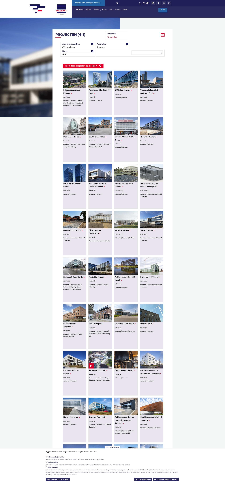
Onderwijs (106, 144)
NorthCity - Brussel (97, 277)
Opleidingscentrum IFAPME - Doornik (151, 418)
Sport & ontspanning (103, 334)
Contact (125, 10)
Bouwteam (79, 103)
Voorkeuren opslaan (58, 479)
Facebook (158, 3)
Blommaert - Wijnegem (150, 277)
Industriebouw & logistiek (155, 194)
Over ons (117, 10)
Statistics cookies (53, 467)
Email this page (163, 35)
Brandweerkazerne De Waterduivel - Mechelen (150, 372)
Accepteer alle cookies (166, 479)
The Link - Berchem (148, 137)
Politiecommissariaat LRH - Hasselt (125, 278)
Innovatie (96, 10)
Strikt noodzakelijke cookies (56, 457)
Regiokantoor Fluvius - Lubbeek (124, 185)
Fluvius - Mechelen (71, 417)
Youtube (164, 3)
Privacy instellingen (112, 447)
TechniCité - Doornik (98, 370)
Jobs (110, 10)
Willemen (61, 9)
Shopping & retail (76, 284)
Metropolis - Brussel (72, 137)
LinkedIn (153, 3)
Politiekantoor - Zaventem (69, 325)
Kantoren (73, 101)
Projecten (88, 10)
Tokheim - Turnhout (97, 417)
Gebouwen (66, 101)
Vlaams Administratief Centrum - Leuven (98, 185)
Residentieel (81, 144)
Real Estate (163, 10)
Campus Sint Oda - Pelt (73, 230)
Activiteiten (79, 10)
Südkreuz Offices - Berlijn (74, 277)
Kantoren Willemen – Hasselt (71, 372)
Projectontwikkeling (70, 147)
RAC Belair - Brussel (123, 90)
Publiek (80, 101)
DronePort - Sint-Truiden (125, 324)
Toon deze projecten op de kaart (81, 66)
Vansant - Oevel (147, 230)
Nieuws (104, 10)
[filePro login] (148, 3)
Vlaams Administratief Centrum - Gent (149, 91)
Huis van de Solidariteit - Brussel (124, 138)
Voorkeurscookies (53, 462)
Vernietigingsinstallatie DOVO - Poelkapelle (149, 185)
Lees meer (93, 452)
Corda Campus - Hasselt (125, 370)
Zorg (90, 336)
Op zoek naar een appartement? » (88, 3)
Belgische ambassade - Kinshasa (72, 91)
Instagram (169, 3)
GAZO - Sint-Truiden (97, 137)
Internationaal (77, 105)
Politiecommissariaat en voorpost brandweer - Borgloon (124, 420)
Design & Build (67, 105)
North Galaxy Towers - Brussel (72, 185)
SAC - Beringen (95, 324)
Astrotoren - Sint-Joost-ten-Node (100, 91)
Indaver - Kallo (147, 324)
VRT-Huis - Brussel (122, 230)
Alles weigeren (143, 479)
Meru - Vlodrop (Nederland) (95, 232)
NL (139, 3)
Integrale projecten (68, 103)
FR (144, 3)
